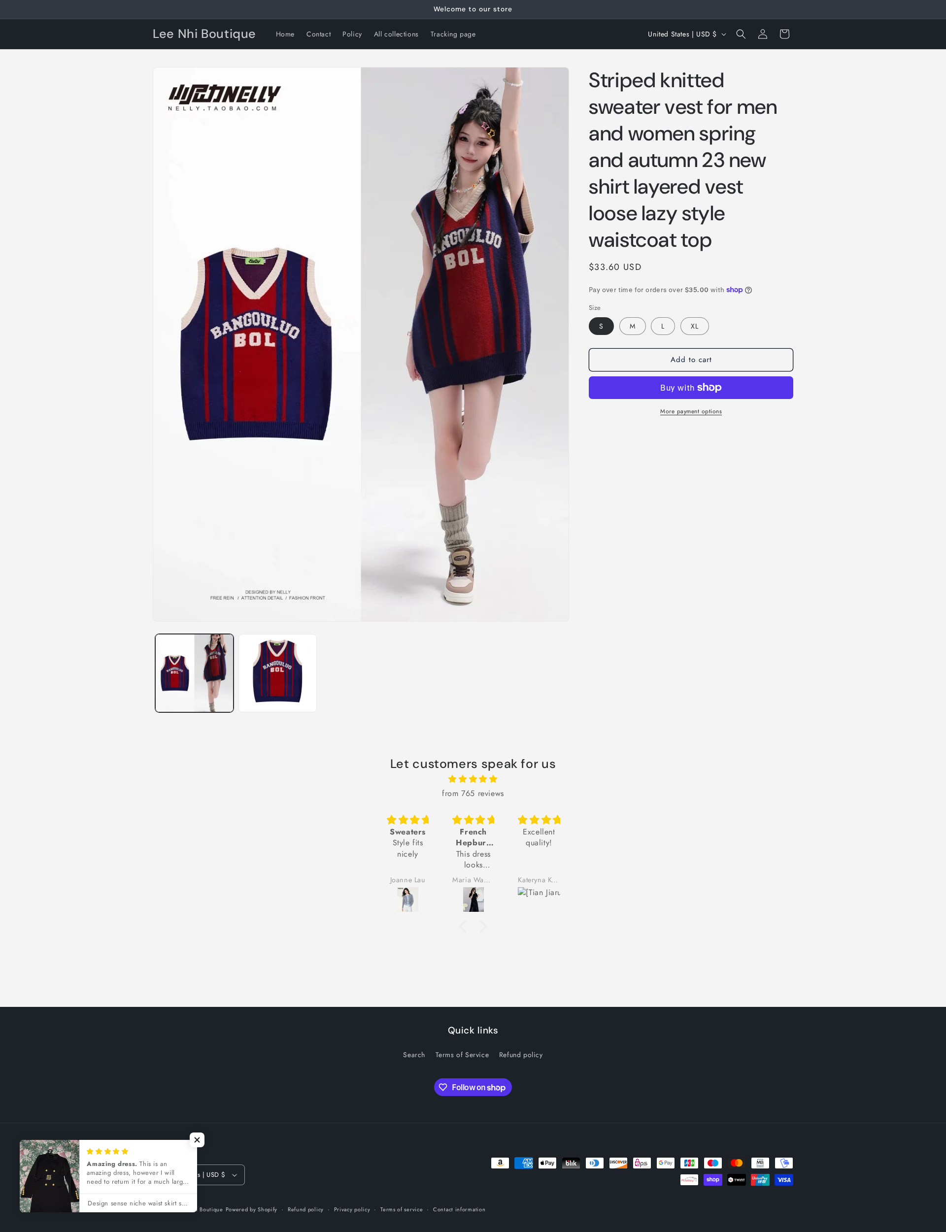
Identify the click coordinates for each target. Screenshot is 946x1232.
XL (695, 326)
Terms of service (401, 1209)
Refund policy (521, 1055)
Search (414, 1055)
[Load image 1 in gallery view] (194, 673)
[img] (473, 779)
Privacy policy (352, 1209)
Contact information (459, 1209)
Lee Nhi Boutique (200, 1209)
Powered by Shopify (252, 1209)
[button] (741, 34)
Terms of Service (462, 1055)
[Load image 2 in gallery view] (277, 673)
